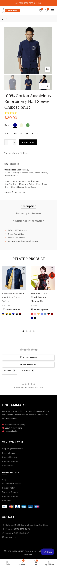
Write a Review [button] (30, 357)
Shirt (7, 187)
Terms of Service (10, 492)
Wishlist (42, 9)
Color (7, 125)
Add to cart (28, 142)
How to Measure (9, 457)
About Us (6, 500)
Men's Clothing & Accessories (19, 172)
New (44, 184)
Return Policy (8, 453)
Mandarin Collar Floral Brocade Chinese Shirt (40, 297)
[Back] (4, 19)
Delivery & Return (28, 213)
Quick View (23, 273)
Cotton (14, 181)
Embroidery (33, 181)
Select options (12, 309)
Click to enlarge (47, 69)
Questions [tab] (25, 370)
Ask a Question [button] (30, 364)
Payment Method (10, 461)
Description (28, 206)
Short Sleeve (17, 187)
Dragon (22, 181)
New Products (11, 175)
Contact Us (7, 465)
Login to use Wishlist (17, 153)
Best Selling (22, 170)
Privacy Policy (8, 488)
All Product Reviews (11, 483)
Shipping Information (12, 448)
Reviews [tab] (7, 370)
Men (38, 184)
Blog (4, 479)
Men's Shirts (41, 172)
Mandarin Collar (26, 184)
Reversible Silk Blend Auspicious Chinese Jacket (13, 297)
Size (6, 133)
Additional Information (28, 221)
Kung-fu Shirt (11, 184)
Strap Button (31, 187)
